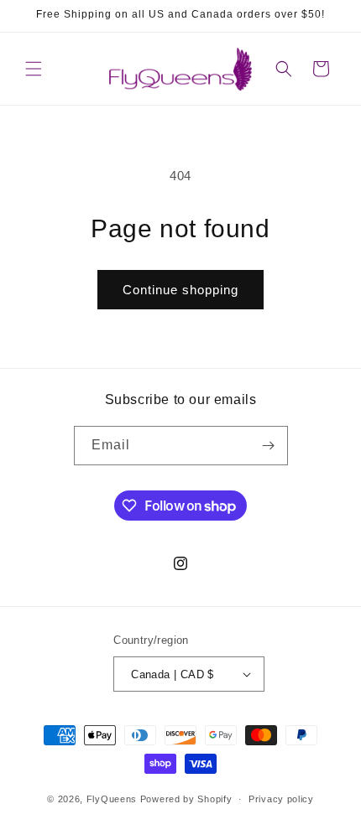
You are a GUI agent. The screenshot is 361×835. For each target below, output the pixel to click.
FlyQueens (111, 799)
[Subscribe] (268, 445)
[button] (33, 68)
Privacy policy (281, 799)
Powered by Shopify (186, 799)
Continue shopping (180, 290)
